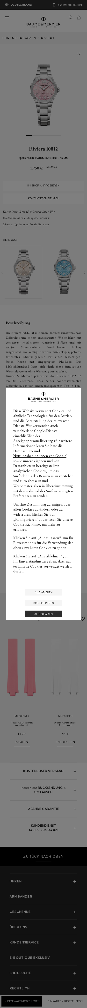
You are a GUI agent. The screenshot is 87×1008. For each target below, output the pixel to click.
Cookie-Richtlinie (26, 524)
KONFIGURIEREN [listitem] (43, 603)
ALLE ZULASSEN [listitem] (43, 614)
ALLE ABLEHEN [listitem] (43, 592)
